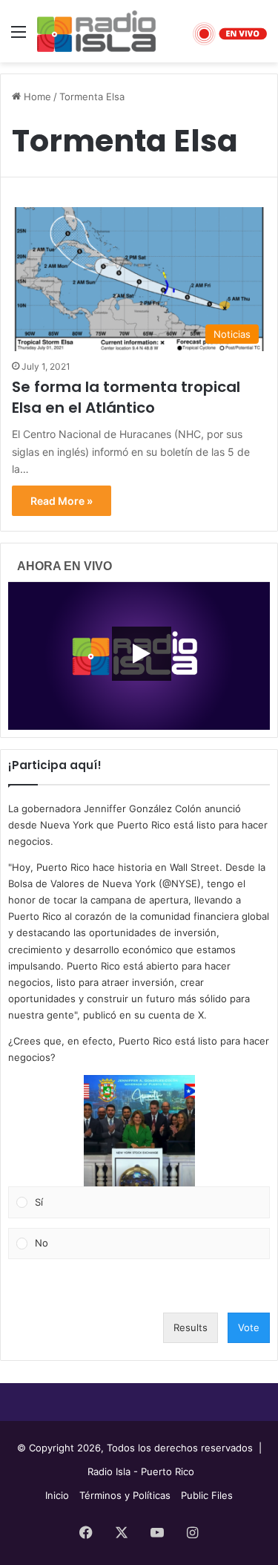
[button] (139, 1130)
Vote (248, 1327)
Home (36, 96)
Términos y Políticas (125, 1495)
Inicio (57, 1495)
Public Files (207, 1495)
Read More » (61, 500)
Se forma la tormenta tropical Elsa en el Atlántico (126, 397)
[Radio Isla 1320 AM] (96, 31)
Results (190, 1327)
